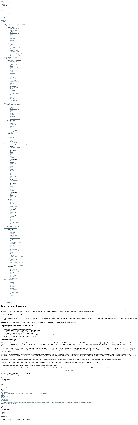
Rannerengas (13, 123)
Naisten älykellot (14, 51)
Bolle (11, 230)
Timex (11, 41)
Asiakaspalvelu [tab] (4, 399)
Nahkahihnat (13, 259)
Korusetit (12, 219)
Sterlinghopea (13, 208)
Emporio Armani (14, 251)
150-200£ (12, 97)
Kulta (11, 84)
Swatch (12, 255)
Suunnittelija (13, 80)
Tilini (2, 1)
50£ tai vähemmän (14, 93)
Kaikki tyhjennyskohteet (14, 291)
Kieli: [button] (2, 14)
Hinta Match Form (39, 402)
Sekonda (12, 116)
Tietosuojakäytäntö (17, 393)
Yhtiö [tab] (2, 390)
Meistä (2, 393)
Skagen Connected (15, 47)
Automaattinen (14, 87)
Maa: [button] (2, 10)
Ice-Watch (12, 38)
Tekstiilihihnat (13, 261)
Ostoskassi (3, 4)
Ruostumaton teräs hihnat (16, 262)
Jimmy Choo (13, 240)
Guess (11, 37)
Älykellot (12, 90)
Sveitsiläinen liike (14, 81)
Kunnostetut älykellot (15, 56)
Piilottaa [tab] (6, 392)
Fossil (11, 35)
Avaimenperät (13, 278)
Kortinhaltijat (13, 275)
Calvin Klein (13, 30)
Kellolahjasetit (13, 268)
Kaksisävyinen (14, 177)
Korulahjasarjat (14, 269)
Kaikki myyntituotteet (13, 288)
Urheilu (12, 77)
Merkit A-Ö (4, 397)
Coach (11, 236)
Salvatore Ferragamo (15, 242)
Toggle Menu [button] (4, 20)
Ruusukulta (13, 129)
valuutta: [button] (3, 17)
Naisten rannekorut (15, 180)
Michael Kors (13, 253)
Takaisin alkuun (69, 370)
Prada (11, 246)
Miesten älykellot (14, 50)
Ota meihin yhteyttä (6, 402)
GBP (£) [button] (3, 18)
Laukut (12, 276)
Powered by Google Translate (8, 403)
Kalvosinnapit (13, 218)
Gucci (11, 239)
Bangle (12, 121)
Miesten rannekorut (15, 182)
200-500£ (12, 99)
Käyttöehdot (32, 402)
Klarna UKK (62, 402)
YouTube (23, 375)
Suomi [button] (2, 16)
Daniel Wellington (14, 33)
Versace (12, 245)
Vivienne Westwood (15, 119)
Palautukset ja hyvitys (23, 402)
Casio (11, 31)
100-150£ (12, 96)
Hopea (12, 83)
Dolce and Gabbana (15, 238)
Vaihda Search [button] (8, 2)
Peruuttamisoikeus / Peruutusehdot (74, 402)
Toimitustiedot (14, 402)
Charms (12, 216)
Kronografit (13, 78)
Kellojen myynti (12, 283)
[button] (69, 7)
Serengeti (12, 243)
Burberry (12, 232)
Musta (11, 193)
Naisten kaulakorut (15, 147)
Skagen (12, 40)
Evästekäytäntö (26, 393)
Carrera (12, 233)
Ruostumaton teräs (15, 206)
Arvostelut (10, 393)
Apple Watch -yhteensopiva (17, 265)
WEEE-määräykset (34, 393)
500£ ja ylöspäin (14, 100)
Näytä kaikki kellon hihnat (17, 256)
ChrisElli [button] (4, 5)
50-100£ (12, 94)
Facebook (9, 375)
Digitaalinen (13, 86)
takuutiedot (47, 402)
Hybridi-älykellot (14, 54)
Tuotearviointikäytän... (9, 302)
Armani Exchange (14, 28)
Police (11, 156)
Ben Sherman (13, 63)
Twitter (14, 375)
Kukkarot (12, 272)
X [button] (1, 5)
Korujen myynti (12, 286)
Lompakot (12, 273)
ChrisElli (3, 2)
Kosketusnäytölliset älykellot (17, 53)
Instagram (18, 375)
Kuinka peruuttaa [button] (87, 402)
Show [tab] (2, 392)
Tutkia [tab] (2, 395)
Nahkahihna (13, 89)
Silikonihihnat (13, 263)
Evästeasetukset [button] (43, 393)
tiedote (5, 393)
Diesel (11, 34)
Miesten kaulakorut (15, 149)
